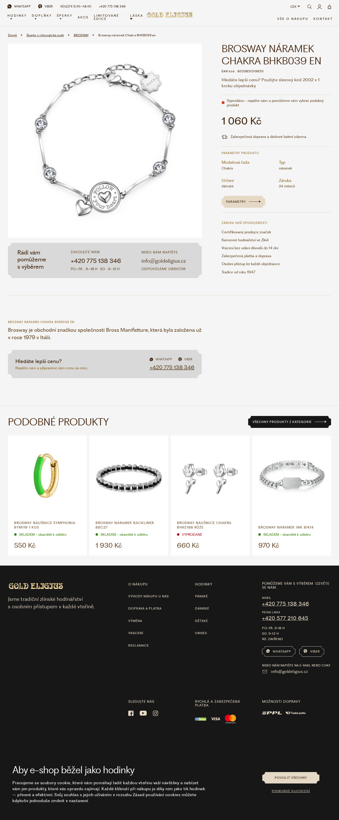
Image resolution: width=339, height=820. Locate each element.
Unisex (201, 633)
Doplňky (42, 15)
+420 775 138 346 (96, 260)
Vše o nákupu (292, 19)
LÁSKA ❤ (136, 17)
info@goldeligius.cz (163, 261)
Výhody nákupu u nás (148, 596)
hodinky (203, 584)
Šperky (64, 15)
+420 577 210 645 (285, 618)
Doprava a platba (145, 608)
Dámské (202, 608)
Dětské (201, 621)
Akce (83, 17)
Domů (12, 35)
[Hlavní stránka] (169, 17)
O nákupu (138, 584)
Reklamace (138, 645)
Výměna (135, 621)
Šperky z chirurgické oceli (45, 35)
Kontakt (323, 19)
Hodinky (17, 15)
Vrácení (135, 633)
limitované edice (106, 17)
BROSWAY (81, 35)
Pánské (201, 596)
